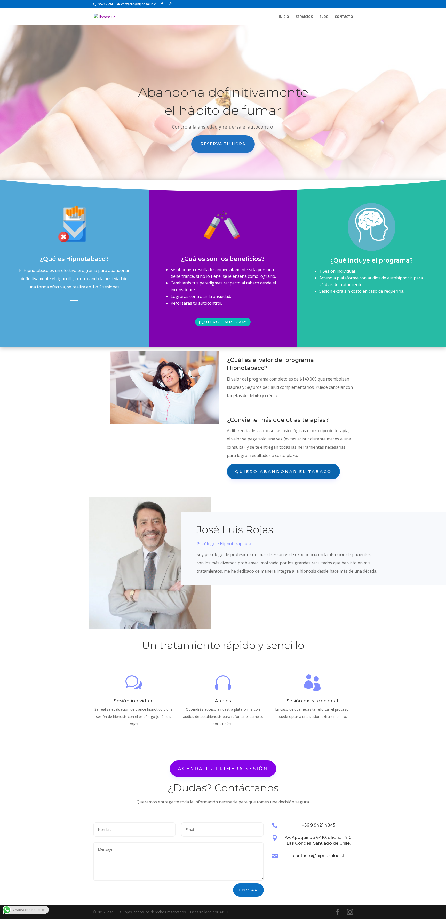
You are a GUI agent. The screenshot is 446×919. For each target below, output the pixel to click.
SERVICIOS (304, 17)
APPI (223, 911)
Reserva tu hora (223, 143)
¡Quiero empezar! (223, 321)
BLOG (323, 17)
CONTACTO (344, 17)
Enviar (248, 890)
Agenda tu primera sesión (223, 768)
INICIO (284, 17)
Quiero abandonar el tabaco (283, 471)
